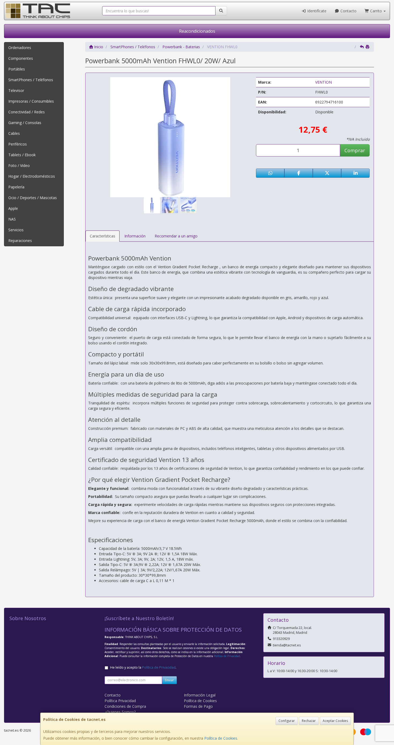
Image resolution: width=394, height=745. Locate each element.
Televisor (16, 90)
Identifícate (316, 10)
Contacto (347, 10)
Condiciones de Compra (125, 706)
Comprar (354, 150)
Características (102, 236)
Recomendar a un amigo (176, 236)
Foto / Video (19, 165)
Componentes (20, 58)
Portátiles (16, 69)
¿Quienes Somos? (120, 711)
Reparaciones (20, 240)
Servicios (16, 229)
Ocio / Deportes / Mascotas (32, 197)
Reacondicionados (197, 31)
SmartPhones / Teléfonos (30, 79)
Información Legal (199, 695)
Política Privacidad (120, 700)
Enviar (169, 680)
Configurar (286, 720)
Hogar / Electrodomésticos (31, 176)
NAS (12, 219)
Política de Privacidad (227, 656)
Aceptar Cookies (335, 720)
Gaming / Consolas (24, 122)
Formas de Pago (198, 706)
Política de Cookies (220, 738)
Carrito (376, 10)
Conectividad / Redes (26, 111)
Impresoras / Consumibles (31, 101)
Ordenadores (19, 47)
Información (135, 236)
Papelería (16, 186)
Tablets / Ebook (22, 154)
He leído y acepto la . (143, 667)
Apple (13, 208)
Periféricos (17, 144)
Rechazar (309, 720)
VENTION (323, 82)
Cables (14, 133)
